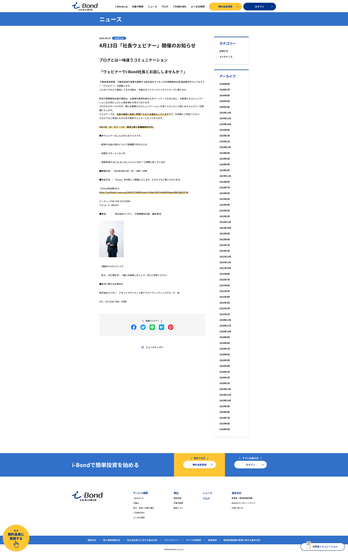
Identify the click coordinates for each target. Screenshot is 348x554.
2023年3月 (224, 210)
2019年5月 (224, 429)
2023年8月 (224, 181)
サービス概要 (140, 493)
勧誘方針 (92, 540)
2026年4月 (224, 107)
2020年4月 (224, 366)
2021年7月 (224, 279)
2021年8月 (224, 273)
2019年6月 (224, 423)
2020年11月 (225, 325)
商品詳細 (177, 498)
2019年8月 (224, 412)
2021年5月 (224, 291)
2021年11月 (225, 262)
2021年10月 (225, 268)
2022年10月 (225, 227)
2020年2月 (224, 377)
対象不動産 (178, 503)
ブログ (206, 498)
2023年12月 (225, 176)
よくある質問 (139, 517)
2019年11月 (225, 394)
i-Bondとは (138, 498)
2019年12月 (225, 389)
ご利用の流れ (139, 512)
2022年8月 (224, 239)
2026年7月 (224, 89)
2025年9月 (224, 129)
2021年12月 (225, 256)
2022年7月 (224, 245)
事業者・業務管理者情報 (242, 498)
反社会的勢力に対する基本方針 (142, 540)
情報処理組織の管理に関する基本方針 (241, 540)
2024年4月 (224, 164)
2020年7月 (224, 348)
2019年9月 (224, 406)
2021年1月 (224, 314)
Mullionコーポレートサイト (244, 503)
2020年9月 (224, 337)
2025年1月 (224, 141)
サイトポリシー (171, 540)
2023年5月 (224, 199)
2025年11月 (225, 118)
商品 (176, 493)
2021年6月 (224, 285)
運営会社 (236, 493)
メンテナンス (225, 56)
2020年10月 (225, 331)
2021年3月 (224, 302)
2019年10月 (225, 400)
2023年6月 (224, 193)
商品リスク (178, 507)
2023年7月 (224, 187)
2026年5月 (224, 101)
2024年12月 (225, 147)
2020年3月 (224, 371)
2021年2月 (224, 308)
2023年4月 (224, 204)
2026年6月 (224, 95)
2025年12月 (225, 112)
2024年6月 (224, 153)
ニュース (207, 493)
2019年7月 (224, 417)
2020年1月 (224, 383)
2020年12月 (225, 319)
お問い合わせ (237, 507)
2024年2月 (224, 170)
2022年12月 (225, 222)
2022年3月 (224, 250)
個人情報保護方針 (111, 540)
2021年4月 (224, 296)
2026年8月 (224, 83)
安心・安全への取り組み (143, 507)
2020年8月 (224, 343)
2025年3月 (224, 135)
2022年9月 (224, 233)
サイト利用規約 (193, 540)
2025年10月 (225, 124)
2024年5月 (224, 158)
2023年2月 (224, 216)
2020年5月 (224, 360)
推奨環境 (212, 540)
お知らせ (223, 51)
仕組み (136, 503)
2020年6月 (224, 354)
